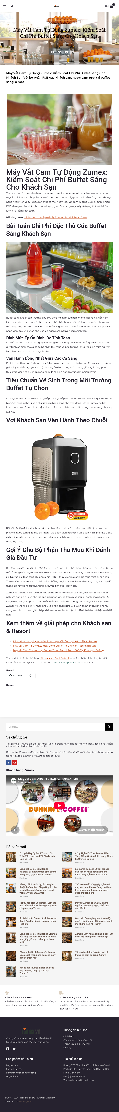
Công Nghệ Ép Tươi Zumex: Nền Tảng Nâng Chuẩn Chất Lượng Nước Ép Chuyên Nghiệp (94, 856)
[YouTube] (14, 1048)
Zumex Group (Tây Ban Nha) (66, 662)
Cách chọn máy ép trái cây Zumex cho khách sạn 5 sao (55, 217)
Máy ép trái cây (14, 1069)
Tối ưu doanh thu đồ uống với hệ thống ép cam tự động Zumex (91, 953)
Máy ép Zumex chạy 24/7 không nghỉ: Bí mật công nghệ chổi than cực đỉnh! (92, 905)
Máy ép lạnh (12, 1065)
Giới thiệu (68, 1036)
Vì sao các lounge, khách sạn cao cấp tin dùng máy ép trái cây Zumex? (37, 970)
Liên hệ (67, 1047)
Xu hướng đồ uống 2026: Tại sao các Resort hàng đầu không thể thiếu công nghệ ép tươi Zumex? (92, 872)
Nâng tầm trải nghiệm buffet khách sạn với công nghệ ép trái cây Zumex (55, 641)
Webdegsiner (25, 1101)
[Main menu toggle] (4, 6)
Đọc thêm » (24, 862)
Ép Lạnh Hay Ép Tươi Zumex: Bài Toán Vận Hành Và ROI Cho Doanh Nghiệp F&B (37, 856)
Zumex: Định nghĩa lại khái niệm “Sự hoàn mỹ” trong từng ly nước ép (94, 935)
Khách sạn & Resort (59, 23)
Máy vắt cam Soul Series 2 (54, 658)
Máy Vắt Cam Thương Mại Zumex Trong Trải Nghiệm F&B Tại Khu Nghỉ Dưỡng (58, 650)
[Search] (109, 727)
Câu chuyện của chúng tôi (77, 1040)
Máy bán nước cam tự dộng (21, 1072)
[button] (12, 6)
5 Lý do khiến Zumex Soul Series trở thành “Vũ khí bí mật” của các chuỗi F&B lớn (38, 921)
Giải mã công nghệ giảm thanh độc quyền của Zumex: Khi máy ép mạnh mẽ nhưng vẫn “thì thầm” (93, 921)
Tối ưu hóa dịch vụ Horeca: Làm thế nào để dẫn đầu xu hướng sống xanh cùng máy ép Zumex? (38, 905)
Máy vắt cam (13, 1076)
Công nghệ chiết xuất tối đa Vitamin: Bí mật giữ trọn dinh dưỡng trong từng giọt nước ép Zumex (38, 872)
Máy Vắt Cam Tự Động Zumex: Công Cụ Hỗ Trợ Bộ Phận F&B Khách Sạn (54, 645)
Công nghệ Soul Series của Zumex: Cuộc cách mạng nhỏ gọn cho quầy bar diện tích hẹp (38, 955)
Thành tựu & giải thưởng (76, 1043)
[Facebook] (7, 1048)
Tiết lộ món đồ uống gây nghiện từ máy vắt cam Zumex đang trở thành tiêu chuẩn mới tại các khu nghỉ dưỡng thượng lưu (93, 888)
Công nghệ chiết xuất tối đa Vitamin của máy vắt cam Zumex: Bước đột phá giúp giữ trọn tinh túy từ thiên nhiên (38, 938)
